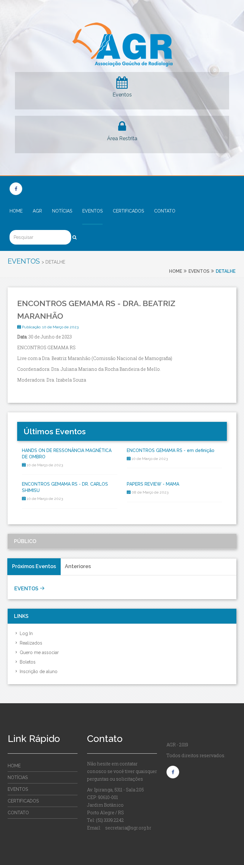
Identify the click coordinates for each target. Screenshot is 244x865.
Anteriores (78, 566)
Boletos (27, 662)
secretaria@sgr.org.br (128, 828)
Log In (25, 633)
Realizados (30, 642)
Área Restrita (122, 138)
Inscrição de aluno (38, 671)
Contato (164, 210)
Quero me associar (38, 652)
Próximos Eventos (34, 566)
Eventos (122, 95)
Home (16, 210)
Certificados (128, 210)
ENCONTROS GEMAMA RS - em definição (170, 450)
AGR (37, 210)
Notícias (62, 210)
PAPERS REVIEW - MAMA (153, 484)
